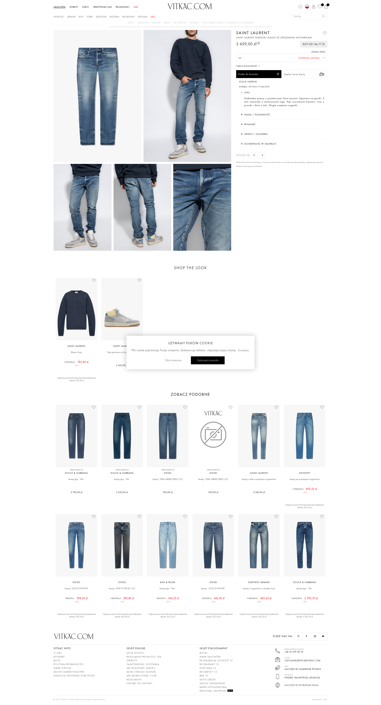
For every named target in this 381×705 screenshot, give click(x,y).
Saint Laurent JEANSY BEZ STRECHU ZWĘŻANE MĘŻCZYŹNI (246, 27)
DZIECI (85, 7)
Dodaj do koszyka (248, 74)
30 (239, 58)
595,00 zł (168, 492)
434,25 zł (168, 599)
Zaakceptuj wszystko (208, 360)
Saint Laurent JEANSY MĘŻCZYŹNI (159, 27)
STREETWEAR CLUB (102, 7)
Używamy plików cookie (190, 343)
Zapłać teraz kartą (294, 74)
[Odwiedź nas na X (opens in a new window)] (298, 636)
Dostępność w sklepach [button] (260, 143)
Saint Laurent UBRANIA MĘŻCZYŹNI (126, 27)
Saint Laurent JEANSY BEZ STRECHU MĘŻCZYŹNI (197, 27)
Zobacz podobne (190, 394)
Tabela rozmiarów (247, 66)
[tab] (281, 92)
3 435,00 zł (122, 365)
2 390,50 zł (305, 599)
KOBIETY (74, 7)
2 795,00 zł (76, 492)
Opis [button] (247, 92)
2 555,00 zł (122, 492)
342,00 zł (213, 599)
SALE (136, 7)
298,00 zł (76, 599)
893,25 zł (304, 490)
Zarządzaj (243, 350)
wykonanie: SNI (319, 699)
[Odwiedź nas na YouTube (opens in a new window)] (323, 636)
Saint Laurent (253, 32)
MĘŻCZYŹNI (59, 7)
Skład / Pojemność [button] (257, 114)
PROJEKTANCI (122, 7)
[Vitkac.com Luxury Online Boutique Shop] (189, 6)
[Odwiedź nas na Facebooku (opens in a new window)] (307, 636)
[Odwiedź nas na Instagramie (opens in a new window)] (315, 636)
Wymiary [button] (250, 124)
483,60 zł (259, 599)
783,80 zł (76, 363)
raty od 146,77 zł (314, 44)
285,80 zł (122, 599)
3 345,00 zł (259, 492)
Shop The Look (190, 267)
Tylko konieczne (173, 360)
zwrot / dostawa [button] (256, 134)
